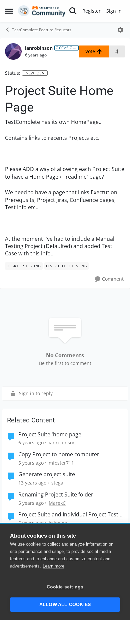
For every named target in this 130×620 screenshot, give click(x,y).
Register (91, 11)
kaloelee (58, 523)
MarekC (57, 503)
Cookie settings (65, 586)
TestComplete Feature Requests (41, 30)
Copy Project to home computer (58, 454)
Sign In (114, 11)
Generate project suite (46, 474)
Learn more (53, 566)
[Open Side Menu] (9, 11)
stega (57, 483)
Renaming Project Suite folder (55, 494)
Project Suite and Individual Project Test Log (68, 514)
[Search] (73, 11)
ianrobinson (39, 48)
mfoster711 (61, 463)
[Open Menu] (120, 30)
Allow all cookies (65, 604)
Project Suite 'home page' (50, 434)
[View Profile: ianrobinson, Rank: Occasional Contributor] (13, 51)
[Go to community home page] (42, 11)
